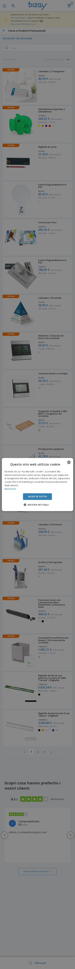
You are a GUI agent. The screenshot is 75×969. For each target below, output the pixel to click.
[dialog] (37, 484)
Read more (10, 488)
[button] (37, 505)
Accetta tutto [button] (37, 496)
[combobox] (68, 462)
